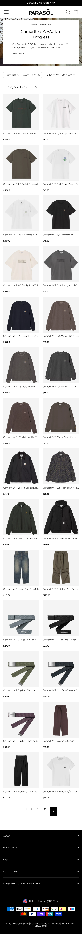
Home (34, 25)
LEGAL (6, 859)
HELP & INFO (10, 847)
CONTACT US (10, 871)
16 (45, 809)
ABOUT (7, 835)
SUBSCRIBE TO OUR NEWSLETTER (21, 883)
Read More (18, 53)
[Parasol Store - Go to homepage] (41, 12)
